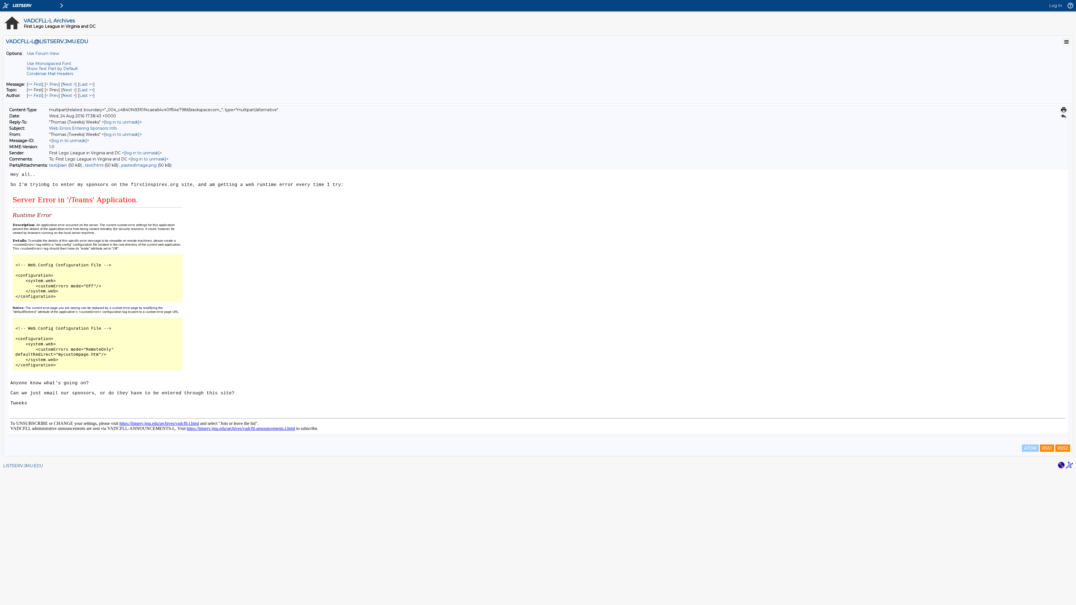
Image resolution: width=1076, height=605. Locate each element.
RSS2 (1063, 448)
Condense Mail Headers (50, 73)
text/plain (58, 165)
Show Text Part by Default (52, 68)
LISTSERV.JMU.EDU (23, 465)
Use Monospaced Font (49, 63)
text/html (94, 165)
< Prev (52, 84)
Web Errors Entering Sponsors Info (83, 128)
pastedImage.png (139, 165)
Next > (68, 84)
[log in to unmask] (122, 122)
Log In (1055, 5)
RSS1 (1047, 448)
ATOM (1030, 448)
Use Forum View (43, 53)
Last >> (86, 84)
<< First (35, 84)
